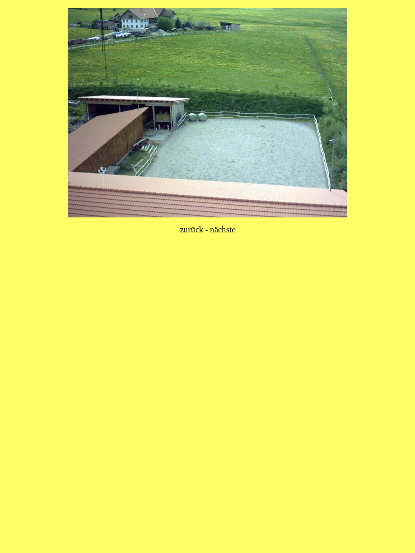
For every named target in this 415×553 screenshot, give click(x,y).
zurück (191, 229)
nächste (222, 229)
